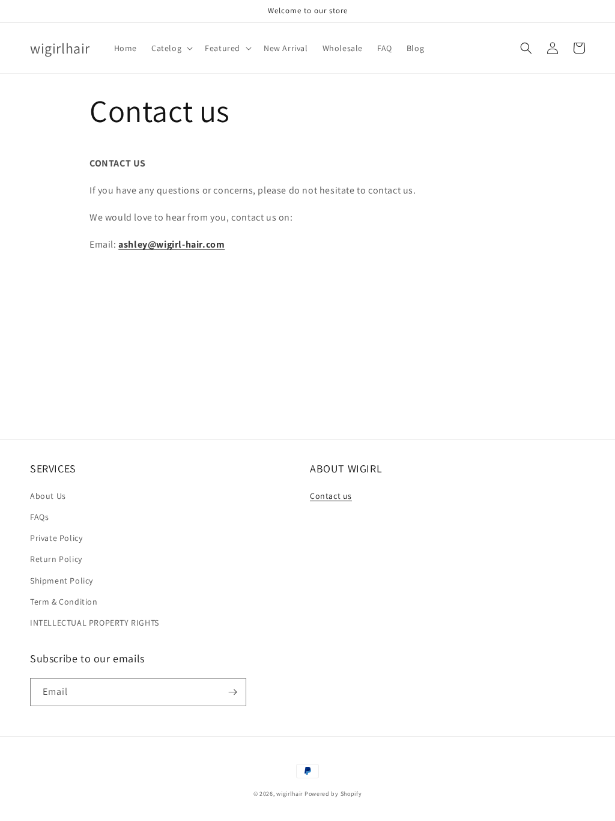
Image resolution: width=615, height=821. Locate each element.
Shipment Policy (61, 580)
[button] (171, 48)
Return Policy (56, 559)
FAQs (39, 516)
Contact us (331, 495)
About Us (48, 495)
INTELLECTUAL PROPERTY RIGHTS (94, 622)
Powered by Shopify (333, 794)
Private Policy (56, 538)
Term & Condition (64, 601)
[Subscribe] (232, 692)
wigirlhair (289, 794)
